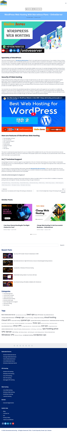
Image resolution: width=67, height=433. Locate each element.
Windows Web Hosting (9, 392)
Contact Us (6, 413)
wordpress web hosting (25, 185)
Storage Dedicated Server (52, 326)
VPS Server (7, 331)
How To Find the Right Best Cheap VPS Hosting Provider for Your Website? (51, 191)
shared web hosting (34, 182)
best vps (31, 314)
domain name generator (20, 323)
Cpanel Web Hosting (24, 182)
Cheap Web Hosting (6, 182)
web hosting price (59, 182)
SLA (4, 415)
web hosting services (6, 185)
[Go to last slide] (4, 217)
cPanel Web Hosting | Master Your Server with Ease (25, 275)
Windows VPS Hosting (8, 373)
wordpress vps (39, 335)
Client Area (29, 9)
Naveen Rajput (30, 17)
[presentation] (17, 212)
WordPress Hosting (8, 394)
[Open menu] (66, 3)
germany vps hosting (45, 323)
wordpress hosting (15, 185)
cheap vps (19, 317)
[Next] (63, 217)
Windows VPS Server (18, 335)
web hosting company (50, 182)
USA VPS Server (39, 329)
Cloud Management (8, 293)
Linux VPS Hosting (7, 375)
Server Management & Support (10, 301)
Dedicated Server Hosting (9, 298)
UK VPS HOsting (33, 329)
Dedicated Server (45, 320)
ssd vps (44, 326)
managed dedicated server (26, 326)
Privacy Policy (6, 417)
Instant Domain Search (53, 323)
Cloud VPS (6, 320)
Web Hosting (41, 182)
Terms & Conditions (8, 419)
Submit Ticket (38, 9)
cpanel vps (25, 320)
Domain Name (4, 323)
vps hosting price (50, 328)
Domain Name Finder (10, 323)
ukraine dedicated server (7, 329)
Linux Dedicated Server (7, 326)
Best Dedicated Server (8, 315)
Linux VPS (17, 325)
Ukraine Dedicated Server (9, 354)
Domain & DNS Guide (8, 300)
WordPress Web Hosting (22, 60)
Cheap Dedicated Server (8, 317)
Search (62, 245)
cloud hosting (50, 317)
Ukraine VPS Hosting (18, 329)
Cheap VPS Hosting (29, 317)
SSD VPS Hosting (7, 377)
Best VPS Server (39, 315)
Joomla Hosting (7, 396)
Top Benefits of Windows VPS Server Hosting (24, 268)
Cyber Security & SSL (8, 297)
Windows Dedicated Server (50, 332)
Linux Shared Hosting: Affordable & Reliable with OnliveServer (27, 282)
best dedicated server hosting (21, 314)
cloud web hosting (15, 182)
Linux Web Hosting (7, 390)
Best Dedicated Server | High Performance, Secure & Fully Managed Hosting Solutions (33, 261)
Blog (4, 411)
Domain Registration (28, 323)
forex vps (37, 323)
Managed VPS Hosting (9, 380)
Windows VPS (8, 335)
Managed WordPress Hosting (38, 168)
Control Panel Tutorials (8, 295)
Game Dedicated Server (9, 359)
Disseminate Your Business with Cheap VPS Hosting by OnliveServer (17, 190)
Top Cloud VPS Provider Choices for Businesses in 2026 (26, 253)
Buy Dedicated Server (49, 314)
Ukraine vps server (26, 329)
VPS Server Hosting (7, 303)
